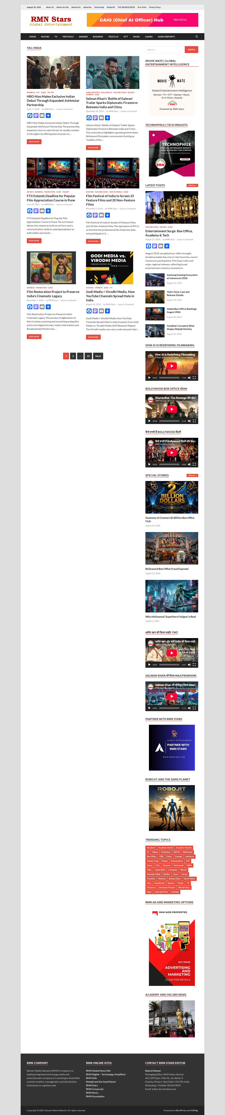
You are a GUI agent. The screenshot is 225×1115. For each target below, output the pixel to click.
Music (136, 36)
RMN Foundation (95, 1096)
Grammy (167, 865)
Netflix (167, 874)
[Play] (149, 377)
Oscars (185, 874)
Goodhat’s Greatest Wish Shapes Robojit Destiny (180, 327)
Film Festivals (115, 192)
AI (148, 852)
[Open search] (196, 36)
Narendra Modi (153, 874)
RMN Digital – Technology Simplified (105, 1074)
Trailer (181, 883)
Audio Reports (166, 36)
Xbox (149, 892)
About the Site (62, 7)
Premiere (151, 878)
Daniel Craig (152, 861)
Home (32, 36)
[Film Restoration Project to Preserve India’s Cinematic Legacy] (53, 267)
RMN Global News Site (98, 1070)
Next (98, 356)
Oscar (175, 874)
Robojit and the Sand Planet (101, 1081)
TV (55, 36)
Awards (83, 36)
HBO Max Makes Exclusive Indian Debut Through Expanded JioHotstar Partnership (53, 100)
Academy (151, 847)
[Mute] (189, 377)
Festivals (68, 36)
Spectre (171, 883)
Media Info (76, 7)
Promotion (49, 192)
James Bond (160, 870)
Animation (166, 852)
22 (88, 356)
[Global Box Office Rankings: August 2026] (155, 309)
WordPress (180, 1110)
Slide (43, 92)
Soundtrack (159, 883)
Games (149, 36)
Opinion (89, 95)
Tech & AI (113, 36)
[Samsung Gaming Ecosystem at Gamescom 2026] (155, 275)
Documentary (177, 861)
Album (155, 852)
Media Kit (111, 7)
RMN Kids (91, 1077)
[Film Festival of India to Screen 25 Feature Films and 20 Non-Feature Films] (112, 173)
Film (158, 865)
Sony (149, 883)
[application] (171, 366)
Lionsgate (172, 870)
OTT (126, 36)
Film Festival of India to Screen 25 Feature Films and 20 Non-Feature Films (110, 200)
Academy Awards (184, 847)
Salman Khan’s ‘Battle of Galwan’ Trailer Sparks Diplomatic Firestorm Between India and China (112, 103)
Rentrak (162, 878)
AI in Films (142, 7)
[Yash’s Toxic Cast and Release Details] (155, 292)
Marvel (183, 870)
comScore (189, 856)
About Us (50, 7)
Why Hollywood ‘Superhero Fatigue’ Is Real (170, 616)
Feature (90, 192)
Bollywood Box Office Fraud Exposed (166, 568)
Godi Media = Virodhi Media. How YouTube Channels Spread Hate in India (110, 296)
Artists (30, 192)
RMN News (92, 1092)
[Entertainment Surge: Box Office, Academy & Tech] (171, 192)
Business (98, 36)
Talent (66, 192)
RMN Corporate (95, 1088)
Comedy (178, 856)
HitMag (194, 1110)
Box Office (151, 856)
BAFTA (177, 852)
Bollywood (106, 92)
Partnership (99, 7)
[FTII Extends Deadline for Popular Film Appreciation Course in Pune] (53, 173)
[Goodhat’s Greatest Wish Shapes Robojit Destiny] (155, 326)
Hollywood (178, 865)
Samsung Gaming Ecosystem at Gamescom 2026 (182, 276)
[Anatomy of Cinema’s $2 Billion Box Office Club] (171, 497)
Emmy (149, 865)
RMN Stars (49, 109)
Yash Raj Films (161, 892)
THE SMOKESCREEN (126, 7)
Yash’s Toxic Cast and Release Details (178, 293)
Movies (45, 36)
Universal (151, 887)
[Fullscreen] (194, 377)
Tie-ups (50, 92)
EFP (188, 861)
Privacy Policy (155, 7)
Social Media (189, 878)
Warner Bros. (184, 887)
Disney (164, 861)
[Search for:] (171, 49)
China (169, 856)
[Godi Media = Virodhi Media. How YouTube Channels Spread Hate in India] (112, 267)
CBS (161, 856)
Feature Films (119, 92)
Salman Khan (174, 878)
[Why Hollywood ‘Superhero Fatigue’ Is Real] (171, 595)
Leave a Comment (64, 109)
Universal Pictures (167, 887)
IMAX (189, 865)
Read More (33, 141)
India (149, 870)
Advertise (87, 7)
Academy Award (165, 847)
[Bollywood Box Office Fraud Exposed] (171, 548)
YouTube (175, 892)
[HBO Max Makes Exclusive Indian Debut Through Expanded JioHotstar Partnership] (53, 72)
